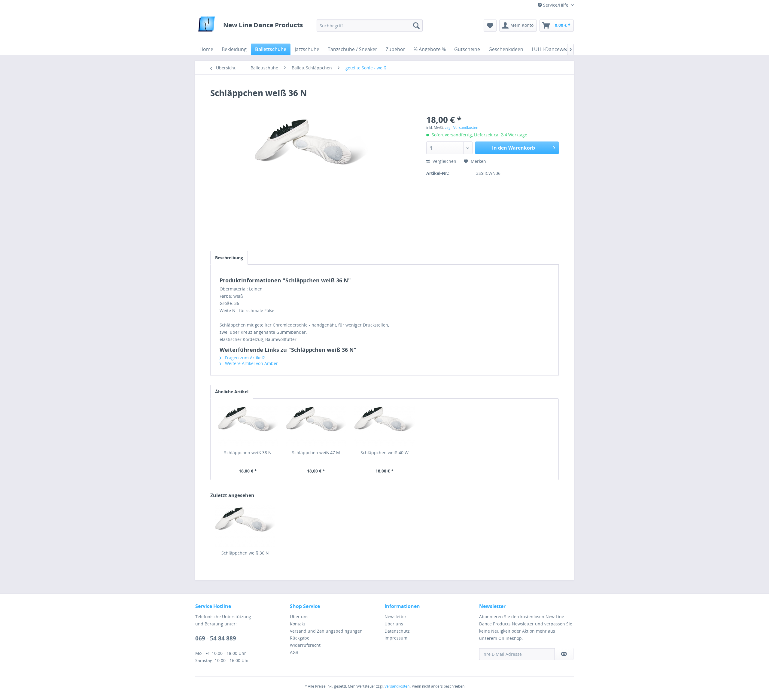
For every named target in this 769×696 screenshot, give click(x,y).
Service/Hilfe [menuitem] (556, 5)
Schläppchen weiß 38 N (248, 452)
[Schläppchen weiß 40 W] (384, 426)
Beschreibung (229, 257)
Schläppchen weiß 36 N (245, 553)
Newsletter (395, 616)
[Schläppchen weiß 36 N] (245, 526)
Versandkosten (396, 686)
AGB (294, 652)
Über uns (299, 616)
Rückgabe (299, 638)
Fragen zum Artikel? (244, 357)
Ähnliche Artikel (231, 391)
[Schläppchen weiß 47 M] (316, 426)
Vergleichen (443, 161)
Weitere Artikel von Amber (251, 363)
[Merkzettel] (490, 26)
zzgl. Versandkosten (461, 127)
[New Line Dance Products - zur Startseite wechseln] (206, 26)
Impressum (395, 638)
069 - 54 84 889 (215, 638)
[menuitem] (370, 26)
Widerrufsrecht (305, 645)
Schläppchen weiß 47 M (316, 452)
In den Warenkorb (513, 147)
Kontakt (297, 624)
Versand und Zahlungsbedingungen (326, 631)
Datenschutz (397, 631)
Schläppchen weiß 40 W (384, 452)
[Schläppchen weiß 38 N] (248, 426)
